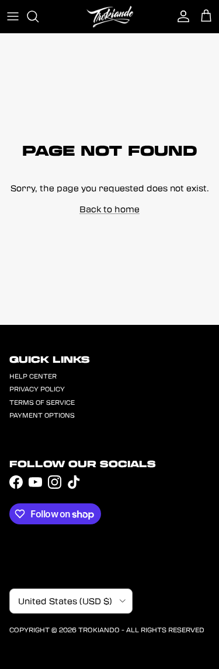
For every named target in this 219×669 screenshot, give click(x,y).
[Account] (180, 16)
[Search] (38, 16)
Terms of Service (42, 402)
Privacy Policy (37, 388)
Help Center (33, 376)
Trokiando (99, 629)
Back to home (109, 209)
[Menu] (13, 16)
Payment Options (42, 415)
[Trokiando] (109, 16)
